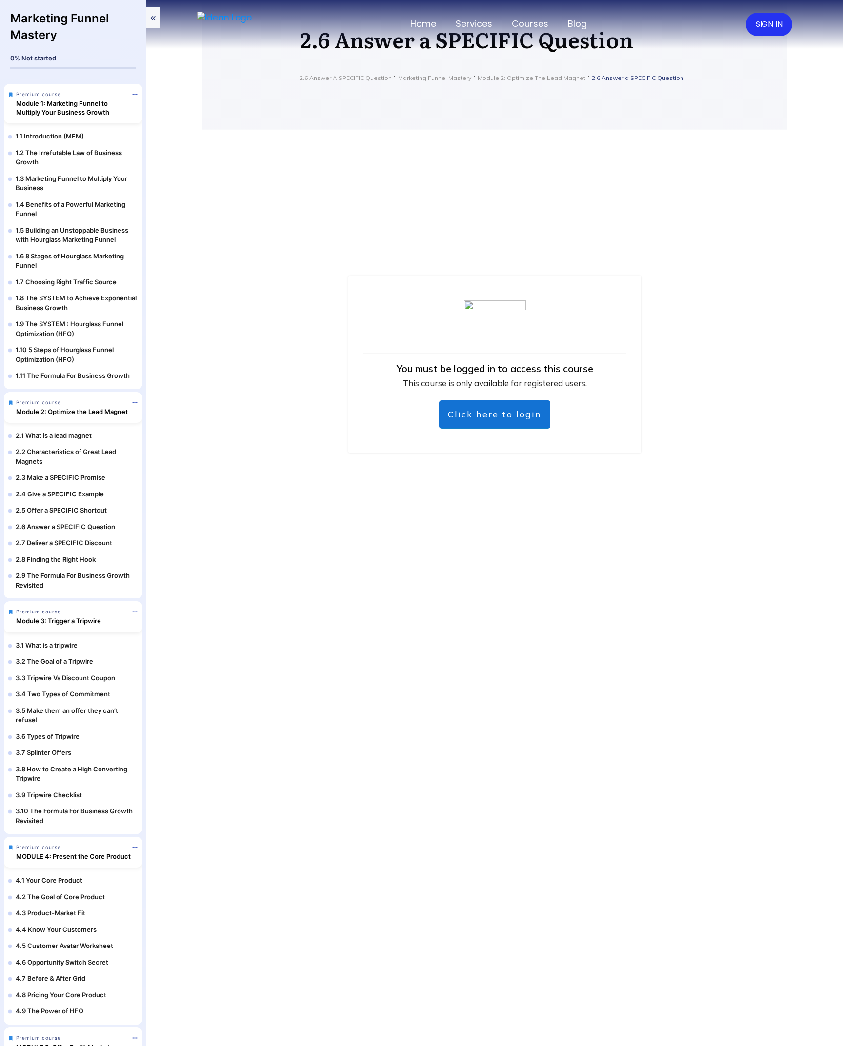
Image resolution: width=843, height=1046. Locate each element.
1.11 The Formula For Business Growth (73, 375)
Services (474, 24)
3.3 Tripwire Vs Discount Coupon (65, 678)
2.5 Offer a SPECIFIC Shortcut (61, 510)
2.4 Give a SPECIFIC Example (60, 494)
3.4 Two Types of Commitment (63, 694)
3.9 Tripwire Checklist (49, 795)
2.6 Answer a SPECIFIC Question (65, 527)
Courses (530, 24)
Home (423, 24)
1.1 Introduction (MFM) (50, 136)
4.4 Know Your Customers (56, 929)
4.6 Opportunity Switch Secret (62, 962)
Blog (577, 24)
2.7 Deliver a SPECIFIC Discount (64, 543)
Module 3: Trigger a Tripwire (58, 621)
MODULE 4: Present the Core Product (73, 856)
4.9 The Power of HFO (49, 1011)
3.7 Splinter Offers (43, 752)
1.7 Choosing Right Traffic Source (66, 282)
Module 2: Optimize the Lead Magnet (72, 411)
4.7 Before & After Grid (50, 978)
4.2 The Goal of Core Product (60, 897)
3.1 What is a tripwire (47, 645)
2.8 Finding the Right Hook (56, 559)
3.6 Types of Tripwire (48, 736)
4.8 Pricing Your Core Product (61, 995)
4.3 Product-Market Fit (50, 913)
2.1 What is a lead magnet (54, 435)
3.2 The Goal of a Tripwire (54, 661)
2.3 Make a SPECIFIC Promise (60, 477)
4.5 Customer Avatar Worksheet (64, 945)
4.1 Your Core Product (49, 880)
